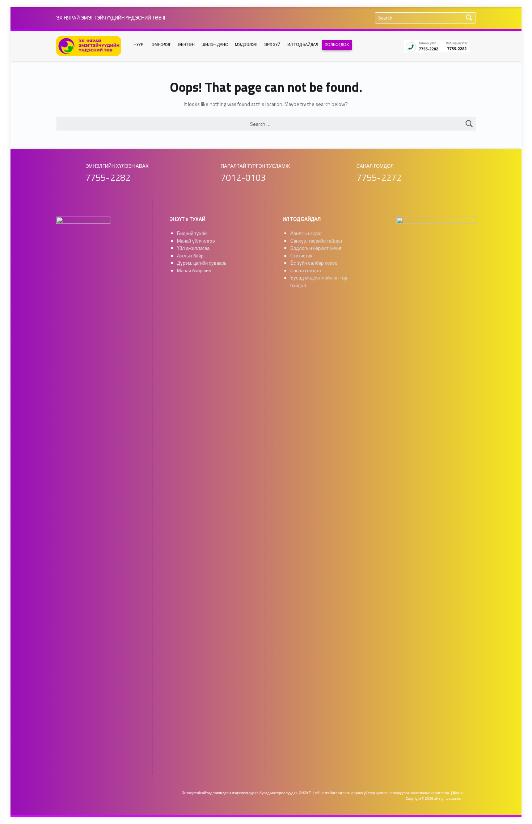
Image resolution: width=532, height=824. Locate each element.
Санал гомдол (305, 270)
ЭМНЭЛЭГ (161, 44)
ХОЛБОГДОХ (337, 44)
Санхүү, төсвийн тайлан (316, 241)
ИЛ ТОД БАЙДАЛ (302, 44)
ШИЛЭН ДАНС (215, 44)
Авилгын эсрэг (306, 233)
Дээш (458, 792)
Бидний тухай (192, 233)
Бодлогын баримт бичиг (316, 248)
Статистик (301, 255)
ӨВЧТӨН (186, 44)
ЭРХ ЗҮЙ (272, 44)
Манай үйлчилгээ (196, 241)
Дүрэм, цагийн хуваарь (202, 263)
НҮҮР (138, 44)
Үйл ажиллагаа (193, 248)
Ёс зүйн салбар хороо (313, 263)
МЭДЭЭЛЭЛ (246, 44)
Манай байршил (194, 270)
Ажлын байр (190, 255)
